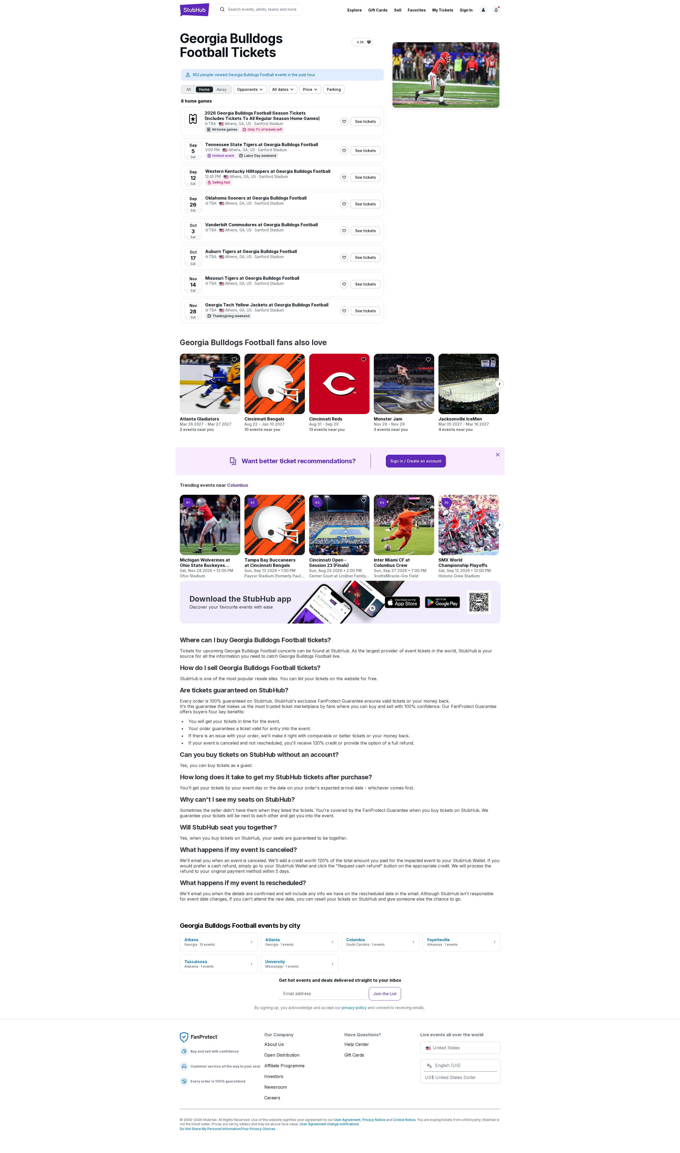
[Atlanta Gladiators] (210, 393)
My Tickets (442, 10)
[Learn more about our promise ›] (199, 1037)
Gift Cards (378, 10)
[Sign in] (483, 10)
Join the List (385, 993)
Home (204, 89)
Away (222, 89)
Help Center (356, 1044)
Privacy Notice (373, 1120)
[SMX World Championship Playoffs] (468, 537)
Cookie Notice (404, 1120)
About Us (274, 1044)
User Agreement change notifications (329, 1124)
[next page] (499, 384)
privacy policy (354, 1007)
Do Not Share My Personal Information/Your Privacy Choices (227, 1129)
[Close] (497, 454)
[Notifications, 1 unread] (496, 10)
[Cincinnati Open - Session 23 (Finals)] (339, 537)
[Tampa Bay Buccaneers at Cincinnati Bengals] (274, 537)
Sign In (466, 10)
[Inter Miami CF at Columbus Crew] (404, 537)
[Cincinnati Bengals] (274, 393)
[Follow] (344, 121)
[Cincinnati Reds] (339, 393)
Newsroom (275, 1087)
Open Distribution (282, 1055)
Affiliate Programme (284, 1065)
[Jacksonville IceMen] (468, 393)
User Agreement (347, 1120)
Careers (272, 1097)
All (188, 89)
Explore (354, 10)
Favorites (417, 10)
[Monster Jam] (404, 393)
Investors (273, 1076)
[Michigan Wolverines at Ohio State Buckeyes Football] (210, 537)
